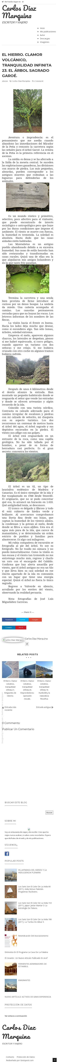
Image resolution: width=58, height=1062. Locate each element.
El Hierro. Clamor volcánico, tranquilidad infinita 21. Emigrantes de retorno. (10, 688)
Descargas (45, 38)
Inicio (42, 28)
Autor (42, 35)
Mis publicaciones (48, 31)
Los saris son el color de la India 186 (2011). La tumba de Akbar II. (35, 920)
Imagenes (44, 42)
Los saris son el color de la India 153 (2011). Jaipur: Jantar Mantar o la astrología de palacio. (35, 905)
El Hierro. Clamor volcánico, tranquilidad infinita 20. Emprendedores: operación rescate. (27, 690)
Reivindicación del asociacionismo (33, 935)
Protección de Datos (26, 1057)
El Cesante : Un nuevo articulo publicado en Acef (26, 958)
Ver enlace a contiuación (16, 1016)
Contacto (10, 1057)
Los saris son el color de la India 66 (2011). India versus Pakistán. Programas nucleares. (34, 889)
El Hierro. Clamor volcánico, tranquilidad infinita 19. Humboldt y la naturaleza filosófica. (44, 690)
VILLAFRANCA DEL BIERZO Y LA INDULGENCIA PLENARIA (32, 871)
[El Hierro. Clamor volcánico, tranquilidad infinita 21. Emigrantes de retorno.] (10, 669)
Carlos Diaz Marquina (19, 11)
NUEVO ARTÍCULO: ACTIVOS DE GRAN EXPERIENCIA (28, 997)
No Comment (37, 81)
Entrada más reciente (10, 708)
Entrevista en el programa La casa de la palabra (26, 952)
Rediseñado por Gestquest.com (20, 1060)
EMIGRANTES (24, 980)
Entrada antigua (43, 707)
